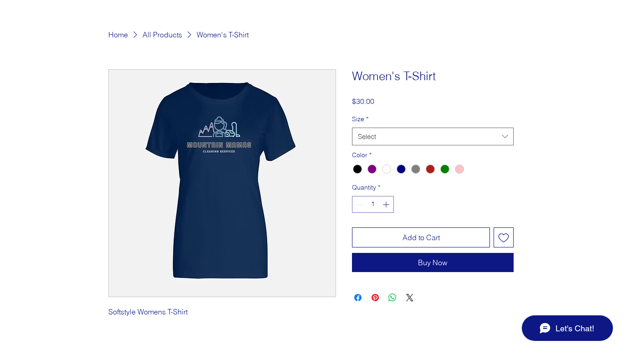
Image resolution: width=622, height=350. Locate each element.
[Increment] (387, 204)
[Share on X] (409, 297)
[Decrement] (359, 204)
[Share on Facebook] (357, 297)
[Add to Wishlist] (504, 237)
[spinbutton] (373, 204)
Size (360, 119)
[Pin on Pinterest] (375, 297)
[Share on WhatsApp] (392, 297)
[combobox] (433, 136)
